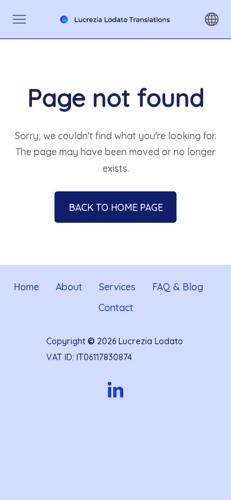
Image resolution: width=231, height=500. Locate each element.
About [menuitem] (69, 287)
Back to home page (116, 207)
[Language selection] (211, 19)
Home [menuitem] (26, 287)
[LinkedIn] (115, 389)
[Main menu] (19, 19)
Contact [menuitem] (115, 307)
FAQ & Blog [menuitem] (177, 287)
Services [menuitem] (117, 287)
